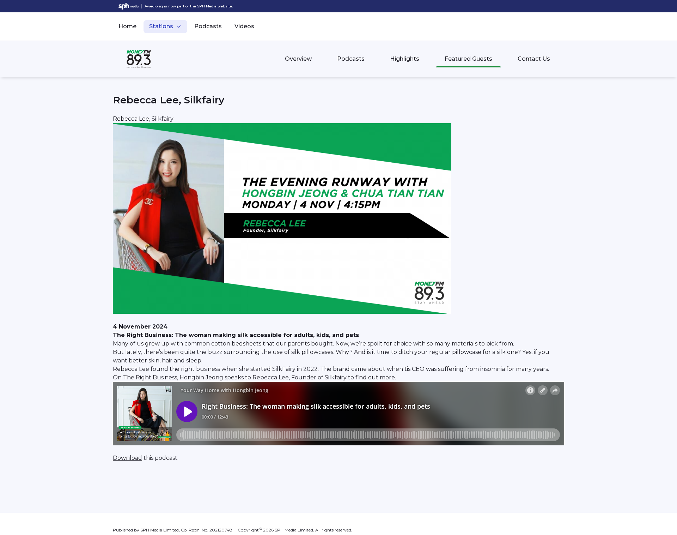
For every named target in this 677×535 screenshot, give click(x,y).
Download (127, 458)
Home (127, 26)
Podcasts (208, 26)
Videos (244, 26)
